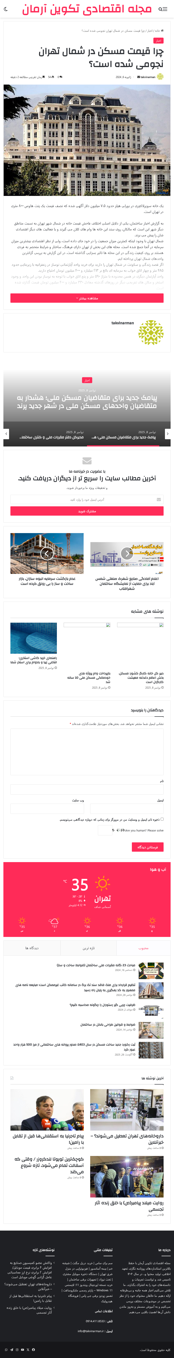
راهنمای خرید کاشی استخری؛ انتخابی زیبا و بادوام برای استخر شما (33, 660)
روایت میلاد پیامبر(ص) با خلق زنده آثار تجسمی (129, 1206)
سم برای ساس (104, 1263)
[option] (87, 401)
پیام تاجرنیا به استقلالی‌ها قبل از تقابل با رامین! (48, 1139)
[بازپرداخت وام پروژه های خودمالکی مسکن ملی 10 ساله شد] (87, 646)
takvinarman (148, 77)
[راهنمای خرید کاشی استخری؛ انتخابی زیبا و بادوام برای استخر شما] (33, 638)
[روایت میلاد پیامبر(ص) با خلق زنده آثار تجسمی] (127, 1176)
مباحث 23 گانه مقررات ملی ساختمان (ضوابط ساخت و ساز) (96, 965)
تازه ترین (89, 948)
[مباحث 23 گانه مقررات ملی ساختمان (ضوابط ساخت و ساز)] (151, 971)
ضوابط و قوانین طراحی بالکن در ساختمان (107, 1025)
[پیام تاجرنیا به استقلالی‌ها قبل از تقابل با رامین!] (47, 1110)
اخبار (149, 30)
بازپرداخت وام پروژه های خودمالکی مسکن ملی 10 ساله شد (88, 677)
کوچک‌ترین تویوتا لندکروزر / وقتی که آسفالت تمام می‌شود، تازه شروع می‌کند (49, 1165)
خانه (158, 30)
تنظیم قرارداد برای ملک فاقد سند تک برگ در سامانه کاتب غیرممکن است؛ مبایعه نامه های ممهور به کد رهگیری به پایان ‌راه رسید (75, 987)
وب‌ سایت (78, 800)
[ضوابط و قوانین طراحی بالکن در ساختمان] (151, 1030)
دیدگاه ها (32, 948)
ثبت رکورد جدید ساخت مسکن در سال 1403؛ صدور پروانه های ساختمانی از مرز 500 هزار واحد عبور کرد (74, 1047)
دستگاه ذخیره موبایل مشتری (80, 1274)
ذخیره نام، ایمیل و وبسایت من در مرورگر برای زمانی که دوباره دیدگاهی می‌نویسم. (110, 819)
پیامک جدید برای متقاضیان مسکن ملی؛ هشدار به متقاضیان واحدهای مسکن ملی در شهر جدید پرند (87, 401)
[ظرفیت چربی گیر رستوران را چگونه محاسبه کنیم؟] (151, 1010)
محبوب (143, 948)
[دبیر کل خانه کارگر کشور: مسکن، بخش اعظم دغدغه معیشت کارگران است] (140, 646)
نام (162, 781)
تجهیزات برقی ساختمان (83, 1279)
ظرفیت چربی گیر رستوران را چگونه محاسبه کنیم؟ (102, 1005)
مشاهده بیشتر (88, 298)
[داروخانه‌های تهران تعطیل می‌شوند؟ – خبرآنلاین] (127, 1110)
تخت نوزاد (105, 1279)
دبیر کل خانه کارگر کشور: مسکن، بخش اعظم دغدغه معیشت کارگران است (141, 677)
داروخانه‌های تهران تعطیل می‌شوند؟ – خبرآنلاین (127, 1139)
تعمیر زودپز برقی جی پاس (97, 1295)
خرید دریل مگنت (82, 1263)
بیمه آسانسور (98, 1268)
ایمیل (160, 800)
